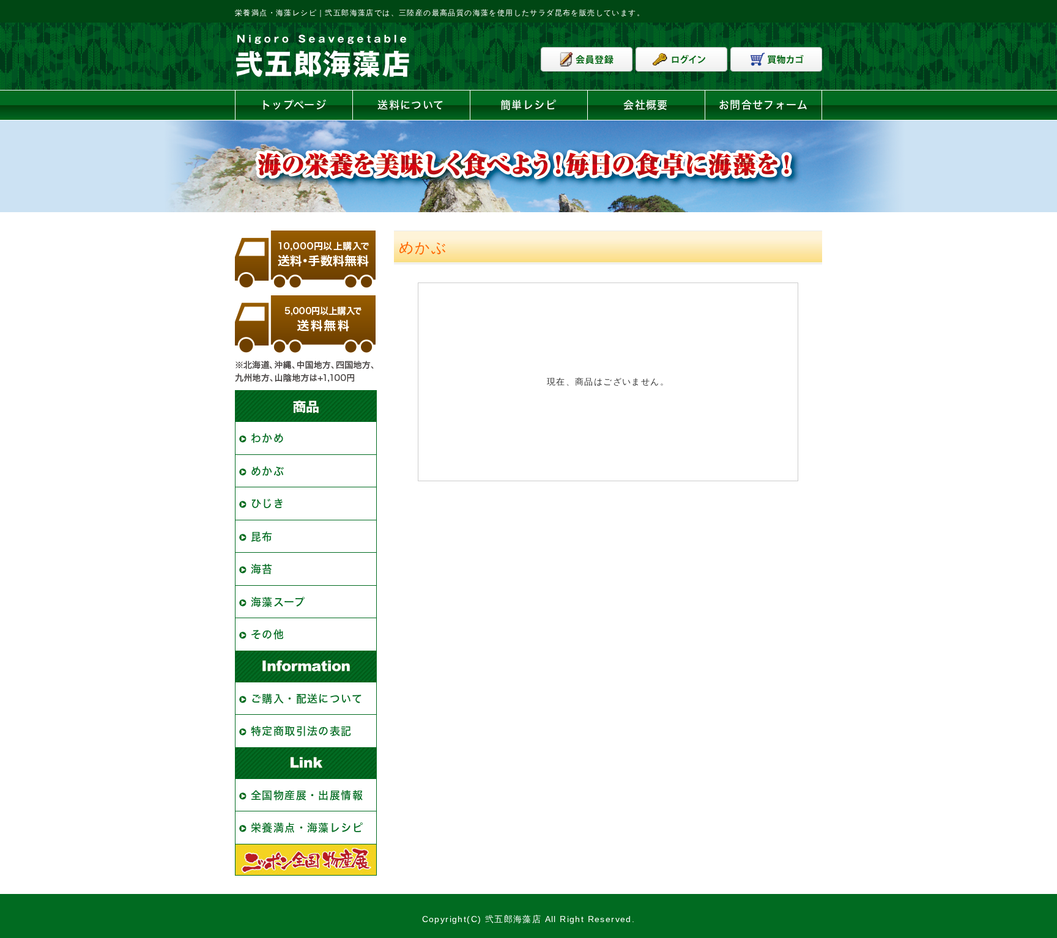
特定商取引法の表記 (301, 731)
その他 (267, 634)
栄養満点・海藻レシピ (307, 827)
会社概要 (646, 105)
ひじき (267, 503)
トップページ (294, 105)
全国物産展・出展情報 (307, 795)
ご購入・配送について (307, 698)
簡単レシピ (528, 105)
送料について (410, 105)
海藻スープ (278, 602)
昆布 (262, 536)
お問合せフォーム (763, 105)
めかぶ (267, 471)
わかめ (267, 438)
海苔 (262, 569)
